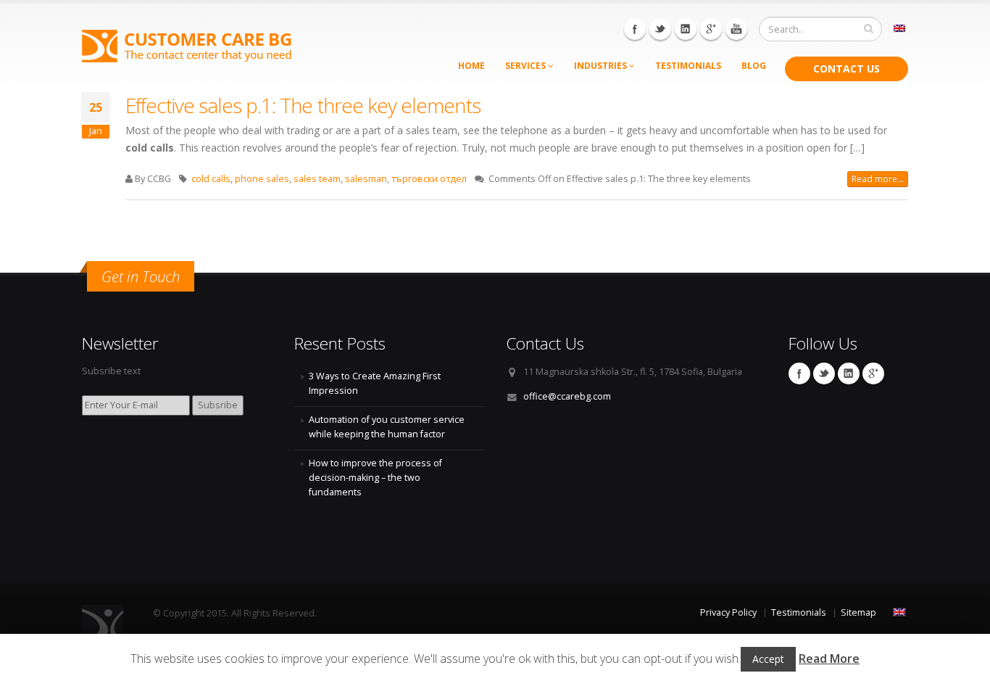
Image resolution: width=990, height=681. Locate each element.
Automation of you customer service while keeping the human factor (387, 426)
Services (526, 65)
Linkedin (685, 29)
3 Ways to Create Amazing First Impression (375, 383)
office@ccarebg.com (567, 396)
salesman (366, 179)
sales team (317, 179)
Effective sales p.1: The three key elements (303, 105)
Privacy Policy (728, 612)
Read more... (878, 179)
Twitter (660, 29)
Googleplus (711, 29)
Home (471, 65)
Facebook (635, 29)
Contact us (846, 68)
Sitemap (858, 612)
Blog (753, 65)
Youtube (736, 29)
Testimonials (688, 65)
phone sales (262, 179)
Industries (601, 65)
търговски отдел (429, 179)
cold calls (210, 179)
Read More (829, 658)
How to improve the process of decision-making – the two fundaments (375, 477)
